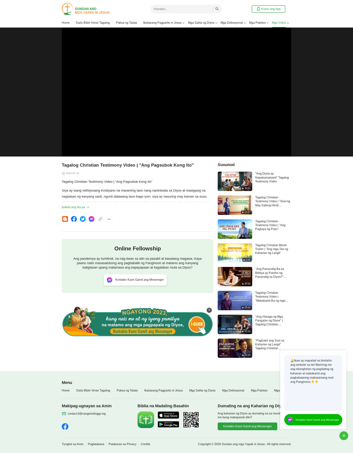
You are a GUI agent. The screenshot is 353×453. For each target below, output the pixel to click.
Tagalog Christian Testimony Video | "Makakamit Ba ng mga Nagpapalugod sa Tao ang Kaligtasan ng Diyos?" (272, 300)
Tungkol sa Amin (72, 444)
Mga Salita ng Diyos (201, 22)
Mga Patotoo (257, 22)
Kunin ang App (271, 8)
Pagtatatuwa (96, 444)
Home (66, 22)
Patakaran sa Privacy (122, 444)
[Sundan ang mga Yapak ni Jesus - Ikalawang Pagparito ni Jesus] (91, 9)
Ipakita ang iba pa (74, 207)
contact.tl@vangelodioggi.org (87, 413)
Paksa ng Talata (126, 22)
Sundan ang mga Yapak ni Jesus (243, 444)
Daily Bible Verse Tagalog (93, 22)
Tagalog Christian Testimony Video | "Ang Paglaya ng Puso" (270, 225)
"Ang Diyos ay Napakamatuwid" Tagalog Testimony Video (272, 177)
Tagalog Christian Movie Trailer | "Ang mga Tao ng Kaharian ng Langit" (271, 249)
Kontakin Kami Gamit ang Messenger (247, 426)
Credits (145, 444)
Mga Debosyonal (232, 22)
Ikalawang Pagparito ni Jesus (162, 22)
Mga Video (279, 22)
